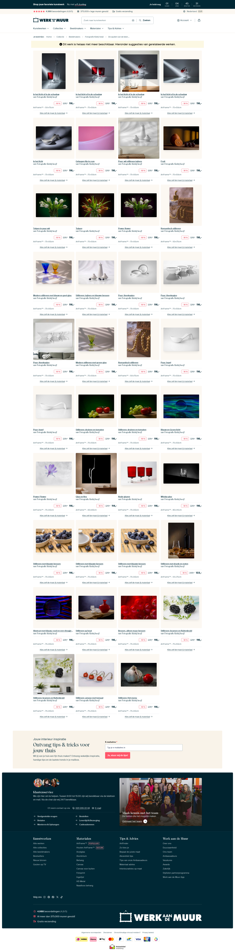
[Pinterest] (48, 897)
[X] (57, 897)
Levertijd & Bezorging (89, 820)
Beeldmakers (76, 28)
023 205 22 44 (83, 808)
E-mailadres (111, 742)
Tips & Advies (114, 28)
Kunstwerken (39, 28)
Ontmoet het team (132, 821)
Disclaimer (107, 932)
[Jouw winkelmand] (199, 20)
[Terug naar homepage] (51, 19)
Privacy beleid (148, 932)
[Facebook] (53, 897)
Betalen (41, 820)
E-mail (98, 808)
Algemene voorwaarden (91, 932)
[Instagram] (44, 897)
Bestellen (83, 816)
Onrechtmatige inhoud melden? (127, 932)
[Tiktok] (61, 897)
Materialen (95, 28)
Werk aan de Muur (175, 838)
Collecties (58, 28)
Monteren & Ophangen (48, 824)
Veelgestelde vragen (47, 816)
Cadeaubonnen (86, 824)
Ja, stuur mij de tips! (117, 755)
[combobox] (106, 20)
